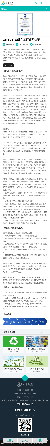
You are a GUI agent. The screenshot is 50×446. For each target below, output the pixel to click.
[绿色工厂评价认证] (25, 24)
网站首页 (10, 442)
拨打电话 (25, 442)
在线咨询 (40, 442)
